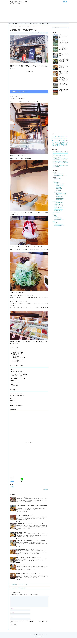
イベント (25, 23)
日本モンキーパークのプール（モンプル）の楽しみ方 (63, 36)
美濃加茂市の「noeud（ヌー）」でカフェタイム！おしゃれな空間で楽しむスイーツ (60, 162)
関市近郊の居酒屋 (59, 198)
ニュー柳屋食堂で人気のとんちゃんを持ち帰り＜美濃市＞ (63, 60)
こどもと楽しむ (57, 136)
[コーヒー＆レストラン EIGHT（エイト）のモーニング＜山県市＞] (13, 543)
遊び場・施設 (35, 23)
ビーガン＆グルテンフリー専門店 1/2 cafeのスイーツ (28, 557)
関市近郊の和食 (59, 196)
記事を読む (18, 503)
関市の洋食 (58, 190)
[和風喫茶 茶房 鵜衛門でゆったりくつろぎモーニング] (13, 576)
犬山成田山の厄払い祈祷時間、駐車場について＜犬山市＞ (63, 90)
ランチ (62, 140)
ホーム (10, 23)
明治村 (57, 144)
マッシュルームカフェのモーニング (19, 587)
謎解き (40, 23)
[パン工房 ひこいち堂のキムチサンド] (13, 517)
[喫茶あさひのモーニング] (13, 534)
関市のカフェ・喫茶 (60, 183)
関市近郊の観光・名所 (58, 219)
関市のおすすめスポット (59, 173)
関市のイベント (57, 178)
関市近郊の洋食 (59, 199)
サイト (11, 616)
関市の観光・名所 (58, 217)
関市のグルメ (57, 182)
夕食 (52, 142)
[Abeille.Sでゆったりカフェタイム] (13, 499)
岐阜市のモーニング (58, 205)
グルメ (16, 23)
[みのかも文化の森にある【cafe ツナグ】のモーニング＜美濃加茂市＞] (13, 508)
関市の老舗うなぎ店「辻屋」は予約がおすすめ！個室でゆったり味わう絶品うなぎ (60, 153)
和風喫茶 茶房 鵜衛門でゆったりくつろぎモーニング (28, 573)
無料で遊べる (63, 144)
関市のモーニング (58, 210)
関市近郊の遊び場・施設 (59, 225)
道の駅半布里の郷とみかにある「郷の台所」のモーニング (29, 523)
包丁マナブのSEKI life (18, 2)
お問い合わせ (36, 634)
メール (12, 612)
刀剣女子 (46, 489)
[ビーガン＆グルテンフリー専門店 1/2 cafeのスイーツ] (13, 560)
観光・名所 (30, 23)
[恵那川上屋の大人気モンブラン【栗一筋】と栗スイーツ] (13, 551)
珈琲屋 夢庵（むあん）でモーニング (19, 584)
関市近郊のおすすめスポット (60, 175)
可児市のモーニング (58, 202)
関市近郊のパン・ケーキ (61, 194)
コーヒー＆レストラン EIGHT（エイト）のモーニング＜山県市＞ (31, 540)
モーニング (20, 23)
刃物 (53, 213)
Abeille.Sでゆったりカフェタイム (24, 497)
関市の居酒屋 (59, 188)
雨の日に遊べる (56, 145)
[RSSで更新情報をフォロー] (66, 1)
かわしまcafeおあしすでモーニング (24, 565)
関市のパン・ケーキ (60, 185)
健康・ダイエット (45, 23)
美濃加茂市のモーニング (59, 207)
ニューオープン (61, 138)
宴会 (63, 142)
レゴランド (66, 140)
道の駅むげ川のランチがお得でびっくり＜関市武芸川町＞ (63, 66)
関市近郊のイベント (58, 179)
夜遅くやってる (57, 142)
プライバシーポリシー (43, 634)
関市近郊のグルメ (58, 192)
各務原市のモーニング (58, 204)
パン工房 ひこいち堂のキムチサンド (24, 515)
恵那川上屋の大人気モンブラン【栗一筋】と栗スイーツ (29, 549)
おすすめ (54, 172)
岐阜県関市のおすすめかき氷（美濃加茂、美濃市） (63, 54)
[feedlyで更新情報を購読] (64, 1)
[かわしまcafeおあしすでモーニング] (13, 567)
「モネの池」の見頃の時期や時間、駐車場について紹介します (63, 42)
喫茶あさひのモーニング (21, 532)
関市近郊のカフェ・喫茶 (43, 32)
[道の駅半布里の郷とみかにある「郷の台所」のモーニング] (13, 526)
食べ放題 (62, 145)
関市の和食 (58, 187)
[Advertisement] (38, 14)
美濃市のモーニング (58, 209)
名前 (11, 608)
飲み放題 (65, 145)
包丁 (13, 23)
